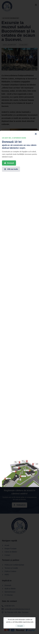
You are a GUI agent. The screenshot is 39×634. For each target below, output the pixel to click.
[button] (35, 142)
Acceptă (20, 626)
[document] (19, 317)
